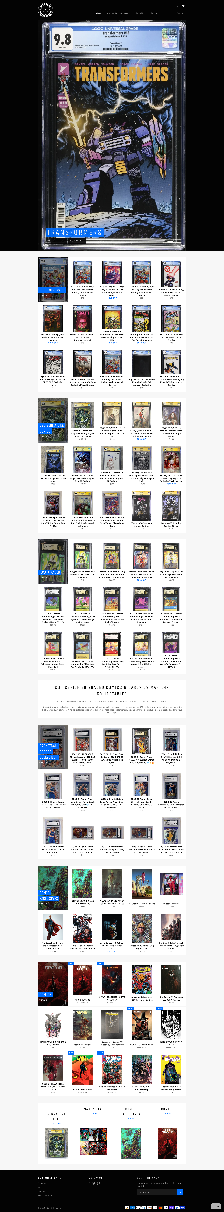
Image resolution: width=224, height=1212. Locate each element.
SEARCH (42, 1183)
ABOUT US (42, 1187)
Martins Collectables (52, 1208)
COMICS (140, 13)
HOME (98, 13)
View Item (76, 245)
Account (180, 13)
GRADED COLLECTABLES (118, 13)
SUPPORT (155, 13)
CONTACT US (44, 1191)
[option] (112, 135)
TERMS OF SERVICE (47, 1195)
